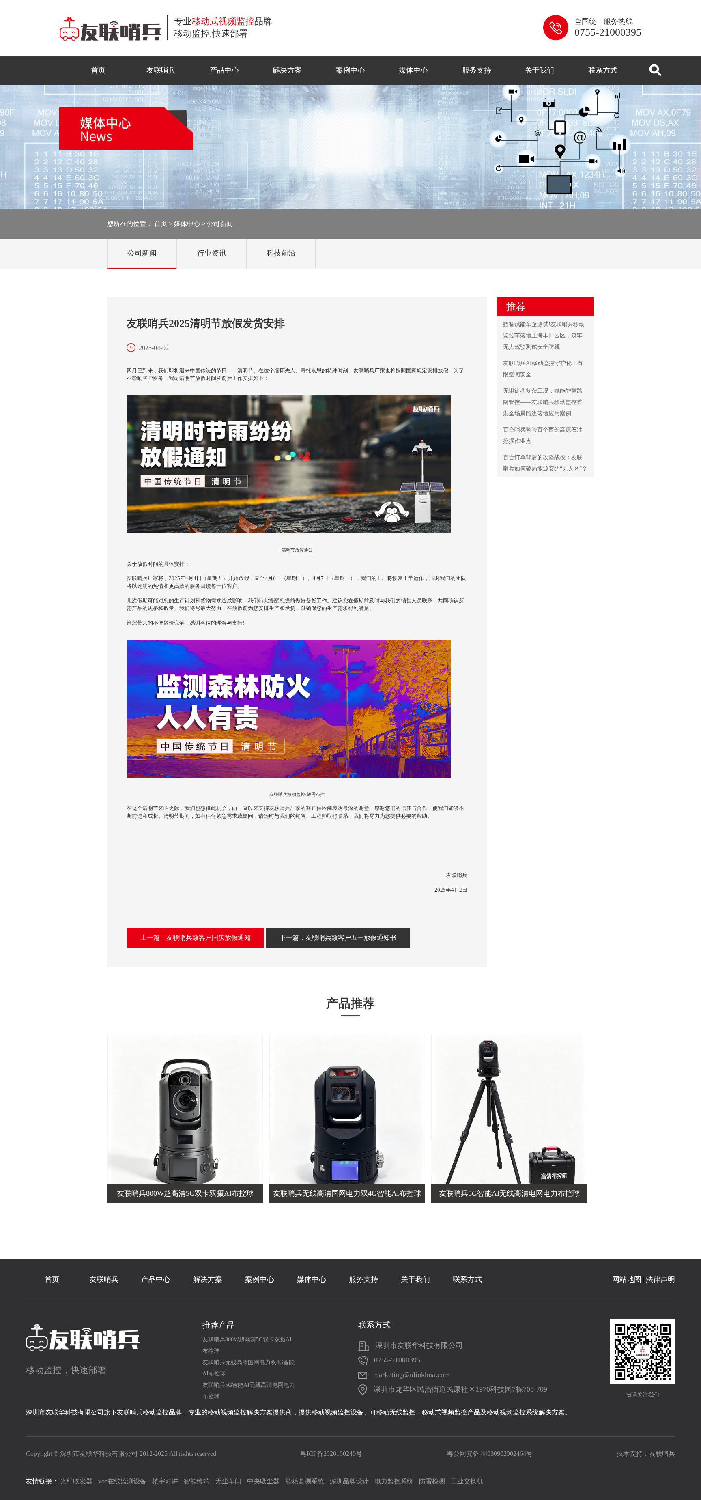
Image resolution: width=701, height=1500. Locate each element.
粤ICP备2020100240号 (331, 1453)
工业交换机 (467, 1481)
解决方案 (287, 70)
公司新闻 (220, 223)
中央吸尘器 (263, 1481)
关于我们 (539, 70)
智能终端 (197, 1481)
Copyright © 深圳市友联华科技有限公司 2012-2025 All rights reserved (121, 1453)
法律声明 (660, 1279)
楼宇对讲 (165, 1481)
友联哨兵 (161, 70)
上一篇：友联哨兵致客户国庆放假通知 (195, 937)
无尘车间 (228, 1481)
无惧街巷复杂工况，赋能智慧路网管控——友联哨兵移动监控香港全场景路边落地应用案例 (543, 402)
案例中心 (350, 70)
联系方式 (602, 70)
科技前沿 (281, 253)
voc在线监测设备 (122, 1481)
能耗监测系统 (304, 1481)
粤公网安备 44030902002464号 (490, 1453)
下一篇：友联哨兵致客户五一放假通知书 (338, 937)
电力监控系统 (393, 1481)
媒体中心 (413, 70)
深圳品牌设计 (349, 1481)
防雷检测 (432, 1481)
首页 (98, 70)
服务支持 (476, 70)
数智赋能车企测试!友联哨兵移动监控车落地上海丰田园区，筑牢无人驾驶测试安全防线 (544, 335)
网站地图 (626, 1279)
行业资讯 (211, 253)
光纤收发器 (76, 1481)
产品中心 (224, 70)
